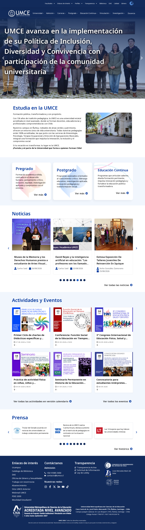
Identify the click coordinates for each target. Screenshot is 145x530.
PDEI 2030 (16, 496)
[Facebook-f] (50, 486)
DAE (110, 3)
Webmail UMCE (19, 492)
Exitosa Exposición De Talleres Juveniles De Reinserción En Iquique (68, 260)
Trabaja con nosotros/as (23, 482)
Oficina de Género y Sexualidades (27, 478)
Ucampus (16, 467)
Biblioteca (102, 3)
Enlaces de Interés (63, 3)
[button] (72, 58)
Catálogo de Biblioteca (22, 471)
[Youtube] (63, 486)
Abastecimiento (19, 485)
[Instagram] (45, 486)
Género (123, 3)
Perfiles (77, 3)
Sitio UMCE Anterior (21, 489)
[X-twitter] (54, 486)
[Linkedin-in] (58, 486)
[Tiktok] (67, 486)
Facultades (48, 3)
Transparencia (90, 3)
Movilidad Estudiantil (21, 500)
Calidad (116, 3)
